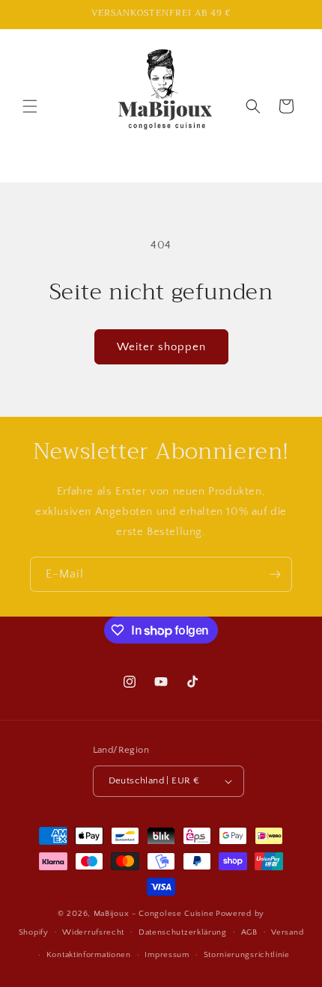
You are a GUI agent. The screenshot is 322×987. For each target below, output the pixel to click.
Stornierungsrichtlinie (247, 954)
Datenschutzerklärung (183, 932)
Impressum (167, 954)
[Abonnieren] (274, 574)
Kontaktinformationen (88, 954)
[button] (29, 106)
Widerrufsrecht (93, 932)
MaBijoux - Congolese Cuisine (154, 913)
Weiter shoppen (161, 346)
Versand (287, 932)
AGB (249, 932)
